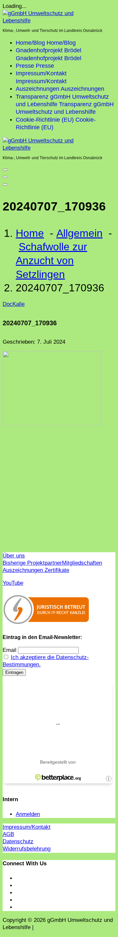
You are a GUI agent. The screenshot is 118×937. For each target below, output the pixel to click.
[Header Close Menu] (5, 177)
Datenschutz (18, 841)
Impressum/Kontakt (26, 827)
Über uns (14, 556)
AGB (8, 834)
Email (9, 650)
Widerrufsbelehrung (26, 849)
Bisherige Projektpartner (32, 563)
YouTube (13, 583)
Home (30, 233)
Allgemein (79, 233)
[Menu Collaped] (5, 170)
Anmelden (28, 814)
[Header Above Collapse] (5, 184)
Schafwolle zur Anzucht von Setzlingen (51, 260)
